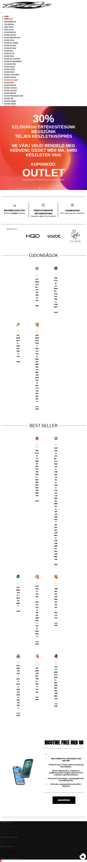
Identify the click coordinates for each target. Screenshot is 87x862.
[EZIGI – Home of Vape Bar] (27, 9)
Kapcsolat (3, 828)
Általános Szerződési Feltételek (9, 831)
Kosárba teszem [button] (37, 285)
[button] (39, 188)
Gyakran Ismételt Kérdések (8, 825)
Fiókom (2, 840)
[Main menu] (1, 12)
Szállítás (2, 843)
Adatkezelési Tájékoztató (7, 834)
